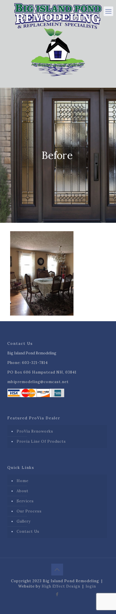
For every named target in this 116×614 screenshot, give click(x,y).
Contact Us (28, 531)
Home (22, 480)
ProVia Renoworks (35, 431)
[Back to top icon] (57, 569)
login (91, 586)
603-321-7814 (35, 362)
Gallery (24, 521)
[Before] (41, 314)
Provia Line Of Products (41, 441)
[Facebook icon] (57, 594)
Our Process (29, 511)
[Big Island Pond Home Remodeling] (58, 38)
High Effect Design (61, 586)
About (22, 491)
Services (25, 501)
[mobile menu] (108, 11)
